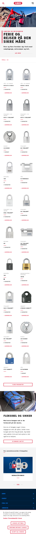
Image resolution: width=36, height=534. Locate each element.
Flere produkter (18, 384)
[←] (14, 485)
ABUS (4, 493)
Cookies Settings (18, 523)
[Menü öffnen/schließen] (33, 3)
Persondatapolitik (12, 518)
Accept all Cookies (18, 532)
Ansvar (20, 518)
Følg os (5, 503)
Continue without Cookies (18, 527)
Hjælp (4, 498)
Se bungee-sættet (18, 441)
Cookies (5, 518)
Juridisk (5, 508)
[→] (21, 485)
